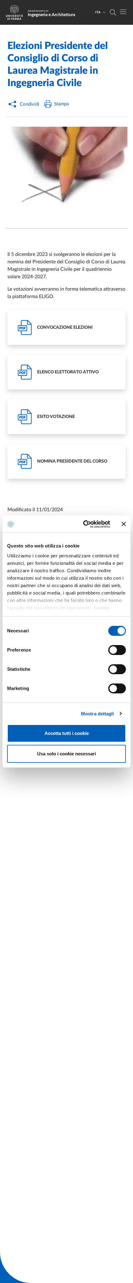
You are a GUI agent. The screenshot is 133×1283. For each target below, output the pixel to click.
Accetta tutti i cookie (67, 733)
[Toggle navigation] (123, 11)
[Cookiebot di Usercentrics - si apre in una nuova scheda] (83, 524)
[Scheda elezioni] (66, 172)
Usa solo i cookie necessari (66, 753)
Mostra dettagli (97, 713)
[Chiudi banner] (124, 524)
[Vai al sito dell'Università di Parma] (16, 12)
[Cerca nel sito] (113, 12)
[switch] (117, 650)
